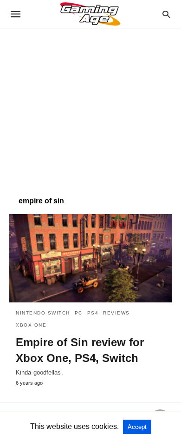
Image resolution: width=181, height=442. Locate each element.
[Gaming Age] (90, 14)
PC (79, 312)
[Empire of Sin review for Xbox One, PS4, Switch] (90, 258)
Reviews (116, 312)
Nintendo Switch (43, 312)
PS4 (93, 312)
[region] (90, 107)
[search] (166, 14)
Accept (137, 426)
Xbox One (31, 325)
